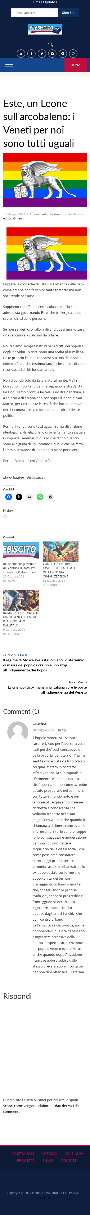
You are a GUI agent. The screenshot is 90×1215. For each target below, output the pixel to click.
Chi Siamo (74, 1153)
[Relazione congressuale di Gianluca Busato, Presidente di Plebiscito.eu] (21, 551)
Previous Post (16, 655)
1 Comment (38, 214)
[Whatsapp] (73, 53)
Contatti (69, 1160)
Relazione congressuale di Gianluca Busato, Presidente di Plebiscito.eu (20, 568)
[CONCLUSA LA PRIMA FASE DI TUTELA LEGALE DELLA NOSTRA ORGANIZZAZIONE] (60, 551)
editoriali (9, 218)
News (48, 1160)
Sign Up (68, 12)
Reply (62, 730)
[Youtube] (21, 53)
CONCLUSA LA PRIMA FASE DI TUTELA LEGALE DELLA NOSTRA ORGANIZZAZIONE (59, 570)
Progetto (26, 1160)
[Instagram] (52, 53)
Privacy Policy (45, 1198)
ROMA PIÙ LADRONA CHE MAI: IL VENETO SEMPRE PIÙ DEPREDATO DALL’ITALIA (21, 619)
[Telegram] (63, 53)
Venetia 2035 (22, 1153)
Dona (76, 65)
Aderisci (49, 1153)
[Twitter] (42, 53)
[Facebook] (31, 53)
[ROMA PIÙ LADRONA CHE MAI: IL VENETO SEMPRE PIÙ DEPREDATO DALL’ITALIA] (21, 600)
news (20, 218)
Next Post (77, 682)
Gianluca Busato (65, 214)
